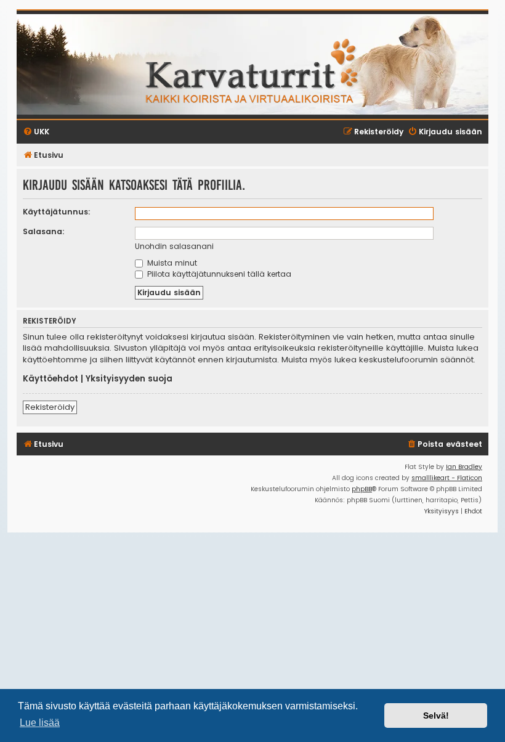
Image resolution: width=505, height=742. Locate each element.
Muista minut (171, 263)
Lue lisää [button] (40, 722)
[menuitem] (444, 444)
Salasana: (44, 231)
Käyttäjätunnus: (57, 211)
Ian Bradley (464, 466)
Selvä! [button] (436, 715)
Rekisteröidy (50, 407)
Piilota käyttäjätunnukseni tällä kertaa (218, 274)
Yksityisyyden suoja (129, 379)
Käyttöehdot (50, 379)
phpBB (362, 489)
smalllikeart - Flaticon (446, 478)
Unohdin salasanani (174, 246)
